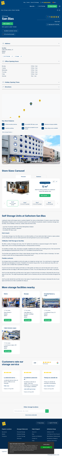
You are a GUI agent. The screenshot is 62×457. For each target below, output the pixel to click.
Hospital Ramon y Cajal (49, 294)
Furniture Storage (21, 436)
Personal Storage (21, 432)
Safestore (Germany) (52, 440)
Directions (8, 87)
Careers (28, 2)
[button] (31, 104)
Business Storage (21, 434)
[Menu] (59, 6)
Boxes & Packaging (35, 2)
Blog (24, 2)
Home (2, 10)
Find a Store (41, 423)
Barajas (26, 294)
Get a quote (6, 23)
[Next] (57, 203)
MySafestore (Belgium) (52, 438)
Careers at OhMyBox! (37, 436)
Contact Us (34, 438)
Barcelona (4, 432)
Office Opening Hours (12, 61)
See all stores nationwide (31, 414)
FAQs (33, 440)
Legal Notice (4, 451)
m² (56, 181)
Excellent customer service (10, 30)
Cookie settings (46, 444)
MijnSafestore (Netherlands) (53, 436)
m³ (53, 181)
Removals (19, 438)
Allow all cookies (46, 447)
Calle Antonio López (10, 328)
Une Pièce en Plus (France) (53, 434)
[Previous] (4, 203)
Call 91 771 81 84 (53, 423)
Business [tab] (38, 176)
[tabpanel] (31, 193)
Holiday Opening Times (12, 82)
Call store (53, 24)
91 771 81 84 (7, 56)
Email (17, 56)
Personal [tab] (23, 176)
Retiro (6, 294)
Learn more (12, 451)
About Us (34, 432)
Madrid (13, 10)
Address (7, 43)
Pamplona (4, 436)
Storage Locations (7, 10)
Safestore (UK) (50, 432)
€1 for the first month (9, 34)
